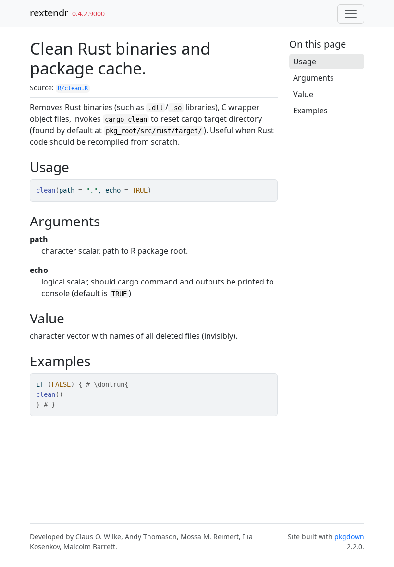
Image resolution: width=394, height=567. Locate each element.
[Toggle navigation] (350, 14)
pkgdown (349, 536)
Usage (304, 61)
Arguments (313, 78)
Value (303, 94)
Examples (310, 110)
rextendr (49, 12)
